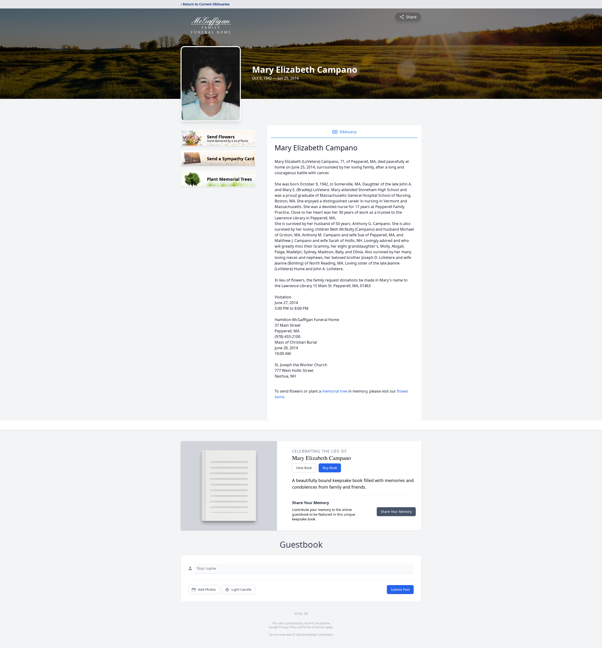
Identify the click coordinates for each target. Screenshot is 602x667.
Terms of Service (314, 627)
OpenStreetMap (306, 635)
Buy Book (330, 468)
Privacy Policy (288, 627)
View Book (304, 468)
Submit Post (400, 589)
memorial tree (334, 391)
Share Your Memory (396, 511)
